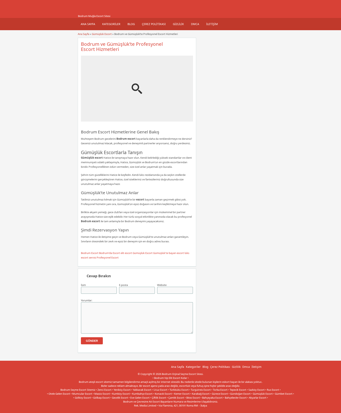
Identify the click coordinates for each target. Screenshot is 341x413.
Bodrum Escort (89, 253)
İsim (83, 285)
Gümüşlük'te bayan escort (168, 253)
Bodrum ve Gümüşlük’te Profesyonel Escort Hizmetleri (122, 46)
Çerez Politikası (154, 24)
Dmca (195, 24)
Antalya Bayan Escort (161, 409)
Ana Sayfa (88, 24)
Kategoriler (111, 24)
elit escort (126, 253)
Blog (131, 24)
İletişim (212, 24)
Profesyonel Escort (108, 257)
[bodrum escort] (82, 12)
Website (162, 285)
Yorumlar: (86, 300)
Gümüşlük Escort (102, 34)
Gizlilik (178, 24)
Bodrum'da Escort (109, 253)
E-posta (123, 285)
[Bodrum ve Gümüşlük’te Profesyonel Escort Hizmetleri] (137, 120)
